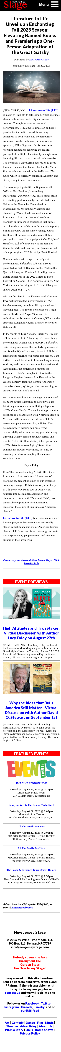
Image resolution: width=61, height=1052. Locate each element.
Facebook (32, 1003)
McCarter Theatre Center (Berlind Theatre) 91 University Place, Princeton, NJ (31, 837)
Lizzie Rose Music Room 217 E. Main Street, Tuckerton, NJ (31, 794)
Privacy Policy (30, 1033)
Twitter (46, 1003)
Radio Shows (44, 1030)
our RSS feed (30, 1010)
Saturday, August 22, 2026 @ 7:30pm (31, 789)
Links (29, 1030)
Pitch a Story (14, 1030)
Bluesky (38, 1007)
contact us (12, 992)
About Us (45, 1026)
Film (40, 1022)
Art (7, 1022)
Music (49, 1022)
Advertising (28, 1026)
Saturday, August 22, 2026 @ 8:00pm (31, 811)
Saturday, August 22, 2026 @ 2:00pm (31, 832)
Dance (30, 1022)
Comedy (18, 1022)
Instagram (11, 1007)
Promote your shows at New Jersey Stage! (31, 562)
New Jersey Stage (39, 59)
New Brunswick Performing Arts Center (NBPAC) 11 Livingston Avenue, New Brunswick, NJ (31, 881)
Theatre (12, 1026)
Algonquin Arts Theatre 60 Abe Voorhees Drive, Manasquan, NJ (31, 816)
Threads (26, 1007)
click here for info (22, 907)
